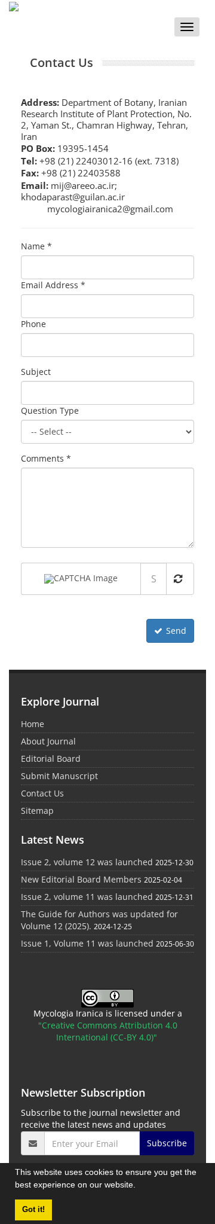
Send (176, 630)
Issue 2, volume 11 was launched (87, 896)
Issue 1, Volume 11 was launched (87, 943)
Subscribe (167, 1143)
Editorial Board (51, 758)
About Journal (48, 741)
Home (32, 723)
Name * (36, 246)
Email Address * (53, 285)
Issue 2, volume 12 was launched (87, 862)
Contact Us (42, 793)
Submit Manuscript (59, 776)
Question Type (50, 410)
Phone (33, 323)
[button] (140, 1186)
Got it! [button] (33, 1209)
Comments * (46, 458)
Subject (36, 371)
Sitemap (37, 810)
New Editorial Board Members (81, 879)
